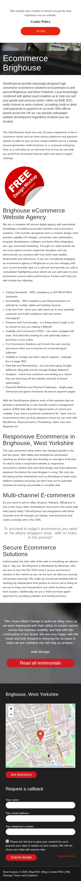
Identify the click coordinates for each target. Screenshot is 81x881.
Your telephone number (20, 826)
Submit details (21, 857)
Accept (40, 31)
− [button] (11, 714)
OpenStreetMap (55, 765)
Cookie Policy (40, 21)
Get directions (21, 775)
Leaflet (41, 765)
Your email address (18, 813)
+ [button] (11, 708)
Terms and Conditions (26, 875)
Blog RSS (34, 871)
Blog (44, 871)
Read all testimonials (40, 662)
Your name (13, 799)
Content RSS (56, 871)
